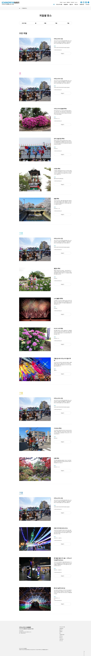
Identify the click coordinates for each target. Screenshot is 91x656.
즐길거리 (71, 4)
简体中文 (72, 2)
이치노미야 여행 (59, 4)
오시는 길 (87, 4)
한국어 (76, 2)
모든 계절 (24, 23)
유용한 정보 (82, 4)
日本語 (61, 2)
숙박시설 (60, 636)
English (64, 2)
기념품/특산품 (61, 634)
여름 (45, 23)
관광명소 (60, 631)
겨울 (68, 23)
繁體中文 (68, 2)
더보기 (62, 53)
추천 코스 (76, 4)
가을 (56, 23)
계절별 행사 (66, 4)
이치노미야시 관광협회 (25, 627)
